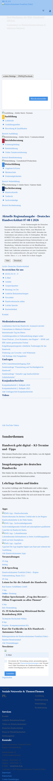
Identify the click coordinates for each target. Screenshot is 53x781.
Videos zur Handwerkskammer (14, 724)
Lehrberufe (9, 121)
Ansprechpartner (11, 286)
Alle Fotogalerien (19, 356)
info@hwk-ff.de (16, 766)
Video (8, 261)
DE (3, 1)
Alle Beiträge (7, 356)
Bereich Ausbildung (10, 134)
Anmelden (10, 674)
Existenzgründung (12, 144)
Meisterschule (10, 172)
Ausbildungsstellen (12, 125)
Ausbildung (39, 696)
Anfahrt (8, 282)
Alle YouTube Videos (10, 425)
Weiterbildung (40, 704)
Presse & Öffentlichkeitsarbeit (13, 732)
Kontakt (5, 314)
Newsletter (9, 297)
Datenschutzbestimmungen (29, 663)
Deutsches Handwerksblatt (12, 728)
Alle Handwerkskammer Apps (14, 553)
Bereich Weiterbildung (11, 181)
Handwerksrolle (11, 192)
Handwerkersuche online (15, 301)
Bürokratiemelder (38, 98)
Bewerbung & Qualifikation (16, 128)
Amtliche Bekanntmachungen (16, 294)
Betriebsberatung (41, 700)
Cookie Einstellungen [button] (10, 779)
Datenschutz (7, 776)
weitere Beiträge (9, 76)
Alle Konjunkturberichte (23, 392)
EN (9, 1)
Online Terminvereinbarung (16, 152)
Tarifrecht (9, 196)
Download (17, 261)
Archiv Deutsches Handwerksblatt (15, 266)
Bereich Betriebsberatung (12, 157)
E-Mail (8, 278)
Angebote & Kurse (12, 168)
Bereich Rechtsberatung (11, 205)
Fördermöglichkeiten (13, 176)
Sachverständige (11, 200)
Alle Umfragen (8, 392)
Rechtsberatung (41, 708)
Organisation (7, 677)
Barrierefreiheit (11, 309)
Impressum (6, 773)
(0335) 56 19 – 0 (11, 274)
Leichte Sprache (11, 305)
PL (6, 1)
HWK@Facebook (25, 76)
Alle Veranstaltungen (10, 643)
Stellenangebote (8, 736)
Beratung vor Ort (11, 290)
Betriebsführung (11, 148)
